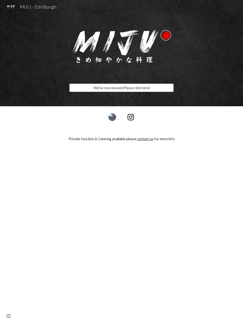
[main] (121, 139)
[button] (8, 316)
